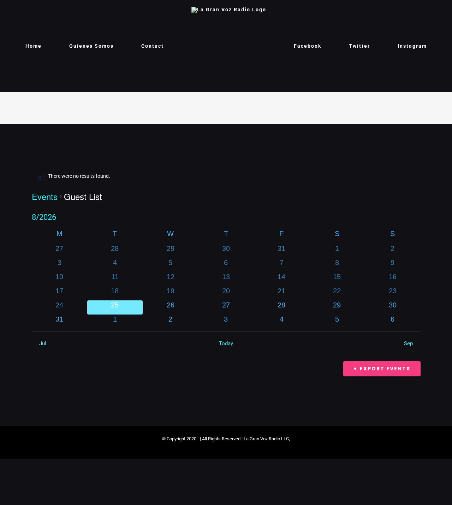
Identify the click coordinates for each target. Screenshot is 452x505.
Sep (408, 343)
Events (45, 196)
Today (226, 343)
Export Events (385, 368)
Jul (42, 343)
